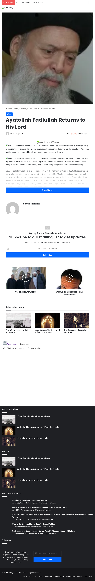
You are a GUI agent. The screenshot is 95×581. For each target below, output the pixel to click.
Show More (47, 190)
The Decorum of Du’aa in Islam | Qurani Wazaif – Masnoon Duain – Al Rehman (44, 531)
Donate (79, 577)
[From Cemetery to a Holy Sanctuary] (18, 320)
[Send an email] (22, 134)
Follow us (6, 540)
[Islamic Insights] (8, 8)
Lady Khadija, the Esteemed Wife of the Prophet (47, 331)
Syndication (70, 577)
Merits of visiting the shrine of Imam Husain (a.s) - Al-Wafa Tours (39, 507)
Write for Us (59, 577)
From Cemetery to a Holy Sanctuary (17, 331)
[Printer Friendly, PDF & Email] (47, 142)
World (21, 109)
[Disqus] (47, 371)
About (41, 577)
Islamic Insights (15, 134)
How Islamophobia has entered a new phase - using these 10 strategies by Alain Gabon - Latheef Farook (52, 515)
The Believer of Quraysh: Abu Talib (29, 2)
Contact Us (88, 577)
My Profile (49, 577)
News (16, 109)
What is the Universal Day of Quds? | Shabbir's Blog (33, 524)
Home (9, 109)
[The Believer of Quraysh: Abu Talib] (76, 320)
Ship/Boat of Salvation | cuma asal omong (29, 500)
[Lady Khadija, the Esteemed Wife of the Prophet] (47, 320)
